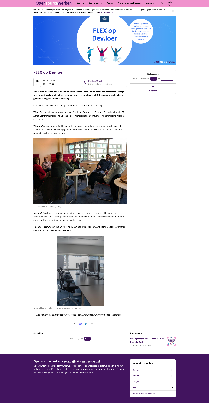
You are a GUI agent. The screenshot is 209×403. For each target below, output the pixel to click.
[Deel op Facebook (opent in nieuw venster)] (69, 324)
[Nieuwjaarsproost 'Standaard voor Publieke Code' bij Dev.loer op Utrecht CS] (171, 341)
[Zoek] (161, 3)
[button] (134, 345)
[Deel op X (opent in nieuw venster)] (74, 324)
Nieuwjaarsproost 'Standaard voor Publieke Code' (147, 340)
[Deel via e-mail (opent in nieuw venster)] (92, 324)
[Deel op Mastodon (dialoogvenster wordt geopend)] (80, 324)
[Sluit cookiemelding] (173, 11)
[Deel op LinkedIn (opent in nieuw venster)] (86, 324)
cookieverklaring (106, 12)
